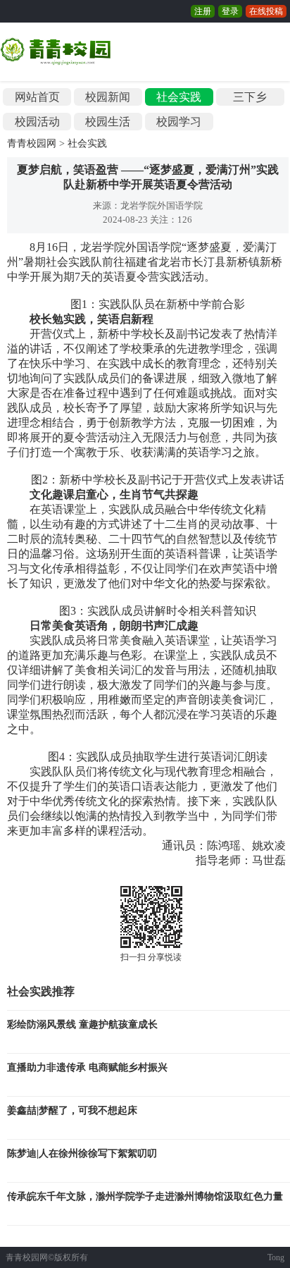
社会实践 (178, 97)
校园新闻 (107, 97)
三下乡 (250, 97)
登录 (230, 11)
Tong (275, 1257)
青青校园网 (31, 143)
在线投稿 (266, 11)
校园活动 (37, 122)
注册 (202, 11)
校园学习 (178, 122)
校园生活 (107, 122)
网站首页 (37, 97)
